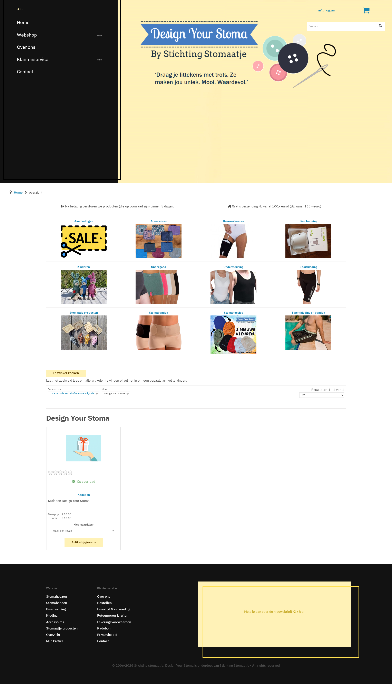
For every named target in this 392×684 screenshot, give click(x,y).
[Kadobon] (83, 448)
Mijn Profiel (54, 641)
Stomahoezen (56, 596)
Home (23, 22)
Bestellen (104, 603)
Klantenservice (32, 59)
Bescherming (56, 609)
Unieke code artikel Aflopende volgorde (72, 393)
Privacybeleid (107, 635)
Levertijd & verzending (113, 609)
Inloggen (328, 10)
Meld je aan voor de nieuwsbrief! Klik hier (274, 612)
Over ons (26, 47)
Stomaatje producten (62, 628)
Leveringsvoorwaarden (114, 622)
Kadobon (84, 495)
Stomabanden (56, 603)
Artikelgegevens (83, 542)
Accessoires (55, 622)
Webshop (27, 35)
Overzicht (53, 635)
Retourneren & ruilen (112, 615)
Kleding (52, 615)
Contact (25, 72)
